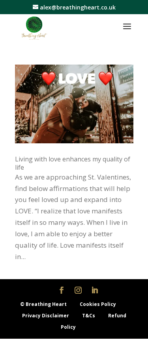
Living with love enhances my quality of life (72, 163)
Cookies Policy (98, 304)
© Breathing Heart (44, 304)
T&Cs (89, 315)
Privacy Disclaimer (46, 315)
